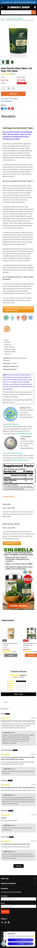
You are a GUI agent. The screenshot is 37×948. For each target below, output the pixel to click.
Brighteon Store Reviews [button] (35, 476)
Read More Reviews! (12, 543)
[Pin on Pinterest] (12, 108)
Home (2, 19)
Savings (3, 83)
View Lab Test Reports (6, 101)
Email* (3, 903)
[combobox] (16, 12)
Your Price (4, 80)
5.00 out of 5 (23, 675)
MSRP (3, 77)
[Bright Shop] (18, 7)
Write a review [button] (18, 694)
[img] (5, 718)
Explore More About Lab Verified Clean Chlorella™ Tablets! (18, 309)
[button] (5, 74)
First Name (4, 896)
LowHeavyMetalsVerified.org (20, 460)
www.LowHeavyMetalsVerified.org (13, 453)
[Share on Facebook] (2, 108)
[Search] (33, 12)
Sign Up (5, 912)
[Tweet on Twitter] (5, 108)
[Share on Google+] (9, 108)
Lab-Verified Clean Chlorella (14, 19)
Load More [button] (18, 866)
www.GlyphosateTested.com (11, 424)
